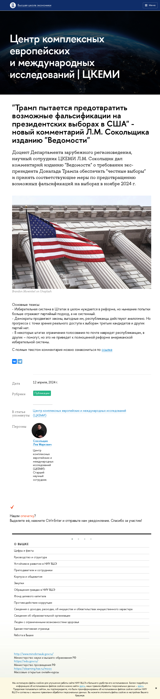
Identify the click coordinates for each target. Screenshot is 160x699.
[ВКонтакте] (14, 361)
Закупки (19, 583)
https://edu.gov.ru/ (26, 661)
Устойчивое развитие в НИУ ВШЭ (35, 563)
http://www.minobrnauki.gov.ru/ (33, 654)
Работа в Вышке (24, 635)
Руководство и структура (30, 557)
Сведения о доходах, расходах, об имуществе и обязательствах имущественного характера (73, 609)
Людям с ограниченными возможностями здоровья (46, 622)
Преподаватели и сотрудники (33, 570)
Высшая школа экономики (34, 5)
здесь (82, 686)
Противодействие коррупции (33, 602)
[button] (72, 539)
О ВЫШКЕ (21, 544)
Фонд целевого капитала (30, 596)
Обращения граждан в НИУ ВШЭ (34, 590)
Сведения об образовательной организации (42, 615)
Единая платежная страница (31, 628)
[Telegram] (20, 361)
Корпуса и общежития (28, 576)
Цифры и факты (24, 550)
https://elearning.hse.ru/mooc (33, 668)
